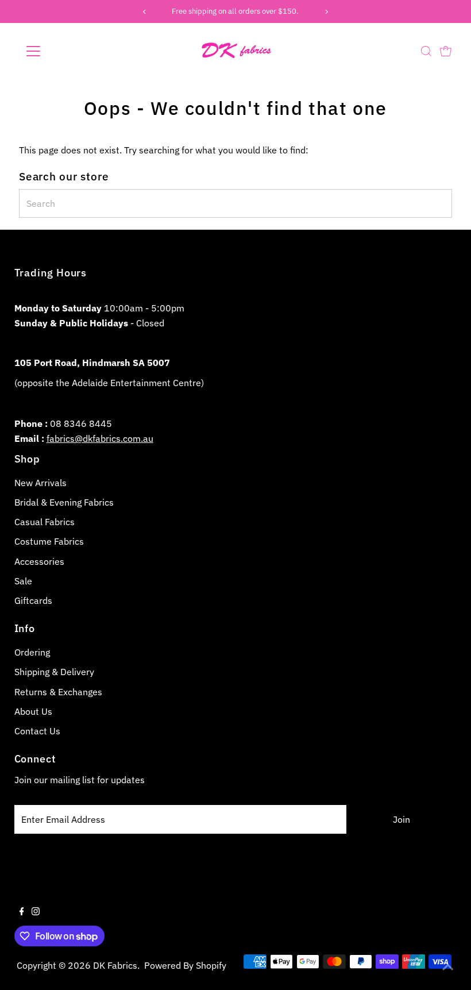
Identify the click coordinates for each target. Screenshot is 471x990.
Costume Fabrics (49, 541)
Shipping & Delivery (54, 671)
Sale (23, 581)
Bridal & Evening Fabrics (64, 502)
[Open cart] (445, 51)
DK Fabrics (115, 965)
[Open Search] (426, 51)
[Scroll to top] (448, 967)
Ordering (32, 652)
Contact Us (37, 731)
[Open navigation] (70, 51)
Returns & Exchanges (58, 692)
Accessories (39, 561)
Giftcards (33, 600)
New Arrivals (40, 482)
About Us (33, 711)
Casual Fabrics (44, 521)
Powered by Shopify (185, 965)
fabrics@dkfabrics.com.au (100, 438)
